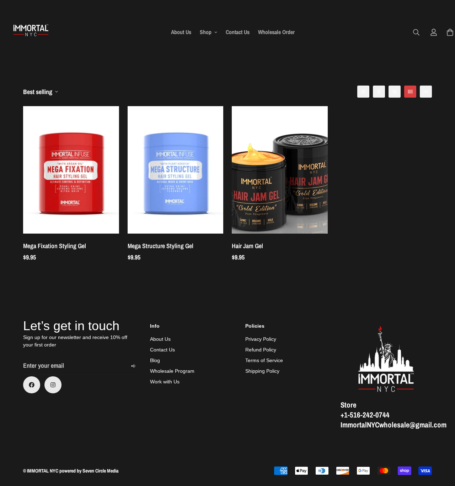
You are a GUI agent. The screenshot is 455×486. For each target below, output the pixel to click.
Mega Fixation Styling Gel (54, 245)
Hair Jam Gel (247, 245)
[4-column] (410, 92)
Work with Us (165, 381)
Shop (206, 32)
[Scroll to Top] (441, 447)
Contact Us (238, 32)
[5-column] (426, 92)
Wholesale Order (276, 32)
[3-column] (395, 92)
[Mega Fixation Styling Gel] (71, 170)
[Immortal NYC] (31, 32)
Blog (155, 360)
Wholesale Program (172, 371)
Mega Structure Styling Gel (160, 245)
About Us (181, 32)
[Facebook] (31, 384)
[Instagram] (52, 384)
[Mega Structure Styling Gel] (176, 170)
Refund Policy (260, 350)
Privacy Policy (260, 339)
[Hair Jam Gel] (280, 170)
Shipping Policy (262, 371)
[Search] (416, 32)
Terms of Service (264, 360)
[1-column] (363, 92)
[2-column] (379, 92)
